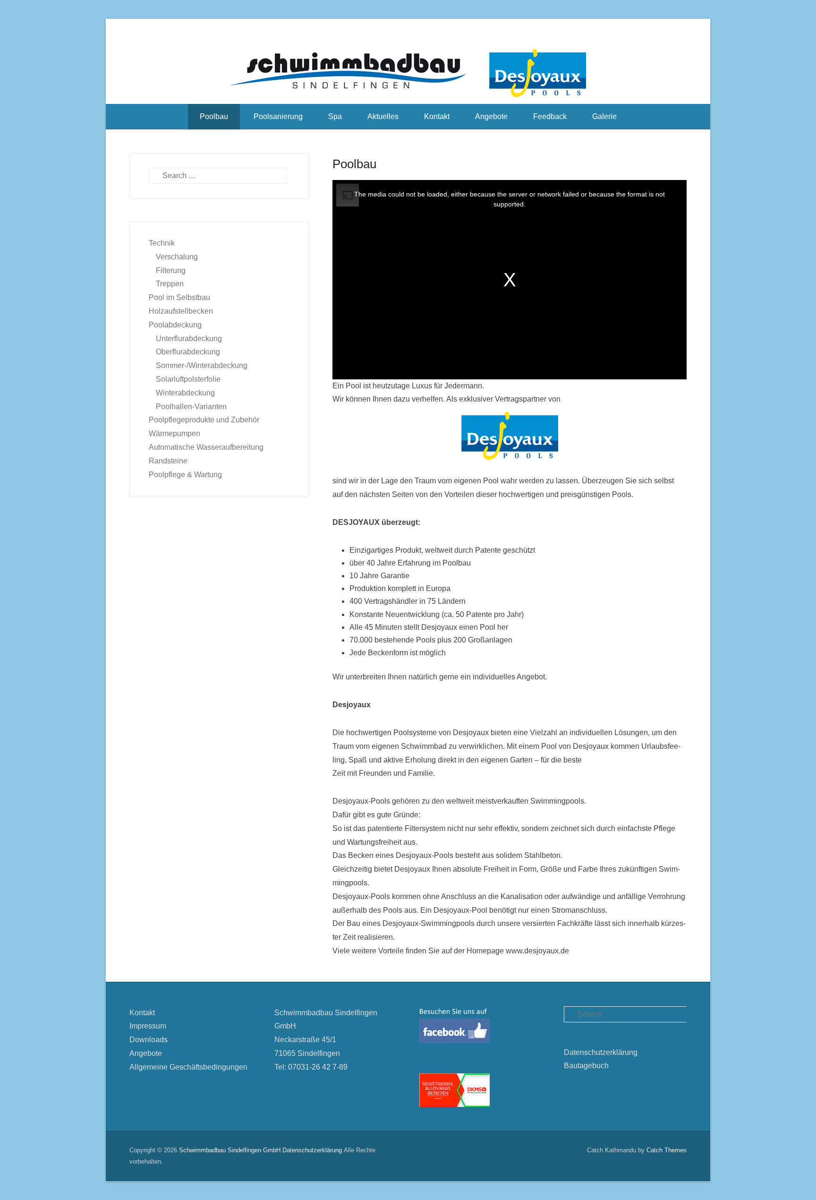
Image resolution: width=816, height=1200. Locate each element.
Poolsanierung (278, 116)
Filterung (171, 270)
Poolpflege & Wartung (185, 475)
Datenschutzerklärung (601, 1052)
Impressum (147, 1026)
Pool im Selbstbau (179, 297)
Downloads (148, 1040)
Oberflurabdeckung (188, 352)
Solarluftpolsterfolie (188, 379)
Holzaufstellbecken (181, 311)
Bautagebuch (586, 1066)
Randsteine (168, 461)
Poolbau (214, 116)
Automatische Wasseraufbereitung (206, 447)
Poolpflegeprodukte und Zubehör (204, 420)
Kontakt (437, 116)
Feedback (550, 116)
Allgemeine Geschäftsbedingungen (188, 1067)
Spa (335, 116)
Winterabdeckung (185, 393)
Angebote (491, 116)
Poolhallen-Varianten (191, 407)
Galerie (604, 116)
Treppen (170, 284)
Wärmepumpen (174, 433)
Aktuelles (383, 116)
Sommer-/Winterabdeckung (201, 365)
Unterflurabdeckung (189, 338)
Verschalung (177, 257)
